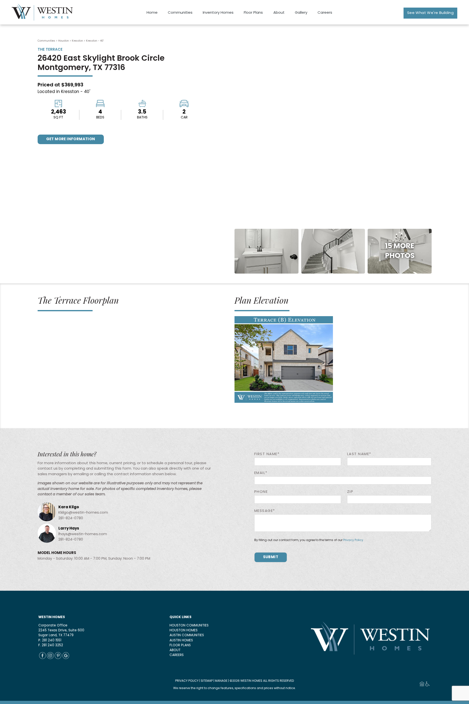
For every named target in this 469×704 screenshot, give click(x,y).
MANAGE (221, 681)
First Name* (267, 454)
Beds (100, 117)
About (279, 13)
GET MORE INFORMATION (70, 139)
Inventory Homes (218, 13)
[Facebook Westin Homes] (42, 658)
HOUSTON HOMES (184, 630)
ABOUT (175, 650)
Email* (260, 473)
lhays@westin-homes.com (82, 534)
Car (184, 117)
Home (152, 13)
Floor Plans (253, 13)
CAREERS (177, 655)
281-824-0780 (70, 518)
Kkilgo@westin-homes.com (83, 513)
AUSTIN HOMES (181, 640)
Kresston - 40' (95, 41)
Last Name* (359, 454)
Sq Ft (58, 117)
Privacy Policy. (353, 540)
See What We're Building (430, 13)
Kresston (77, 41)
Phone (261, 492)
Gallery (301, 13)
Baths (142, 117)
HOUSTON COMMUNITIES (189, 625)
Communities (180, 13)
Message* (264, 511)
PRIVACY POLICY (187, 681)
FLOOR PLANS (180, 645)
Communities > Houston (53, 41)
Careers (325, 13)
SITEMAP (207, 681)
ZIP (350, 492)
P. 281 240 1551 (49, 640)
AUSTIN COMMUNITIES (187, 635)
